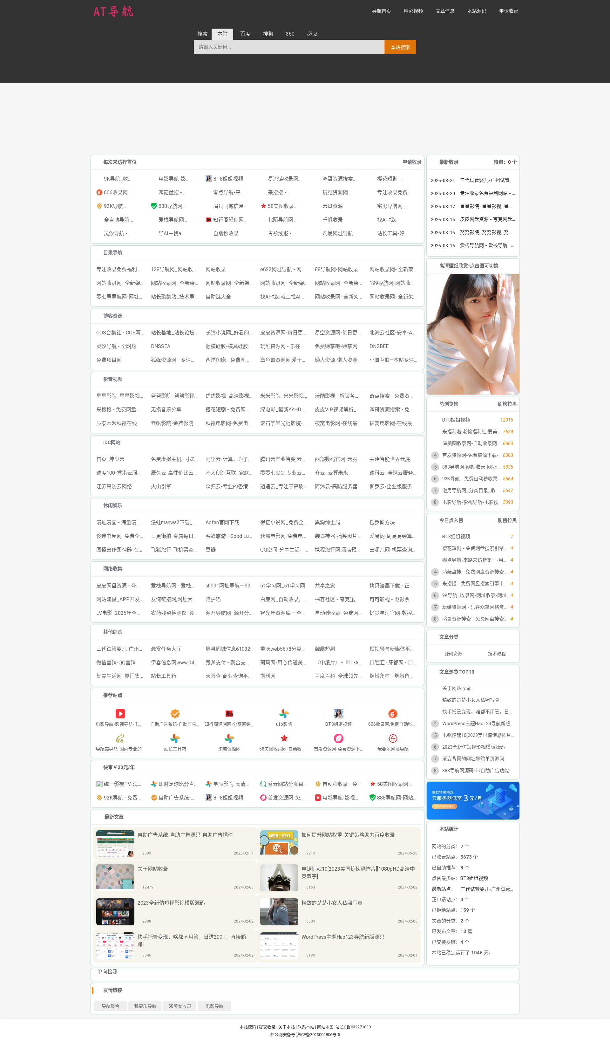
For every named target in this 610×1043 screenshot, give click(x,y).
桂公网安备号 (283, 1034)
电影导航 (214, 1006)
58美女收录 (179, 1006)
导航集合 (110, 1006)
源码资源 (453, 653)
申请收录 (412, 162)
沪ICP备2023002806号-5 (318, 1034)
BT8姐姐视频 (474, 878)
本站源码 (248, 1027)
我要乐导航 (145, 1006)
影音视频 (112, 379)
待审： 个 (505, 162)
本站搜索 (400, 47)
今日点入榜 (451, 520)
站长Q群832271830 (353, 1027)
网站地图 (325, 1027)
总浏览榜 (448, 404)
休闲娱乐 (112, 505)
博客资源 (112, 316)
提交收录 (267, 1027)
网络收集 (112, 569)
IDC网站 (111, 442)
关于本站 (286, 1027)
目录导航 (112, 253)
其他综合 (112, 632)
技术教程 (497, 653)
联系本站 (306, 1027)
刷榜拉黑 (507, 404)
